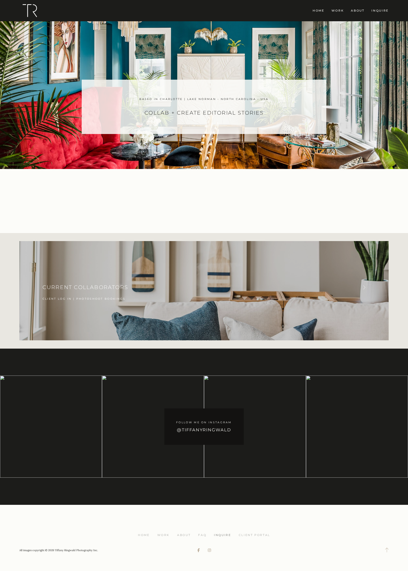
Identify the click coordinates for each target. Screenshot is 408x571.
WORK (338, 10)
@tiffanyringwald (204, 430)
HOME (318, 10)
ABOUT (357, 10)
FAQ (202, 535)
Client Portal (254, 535)
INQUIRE (379, 10)
